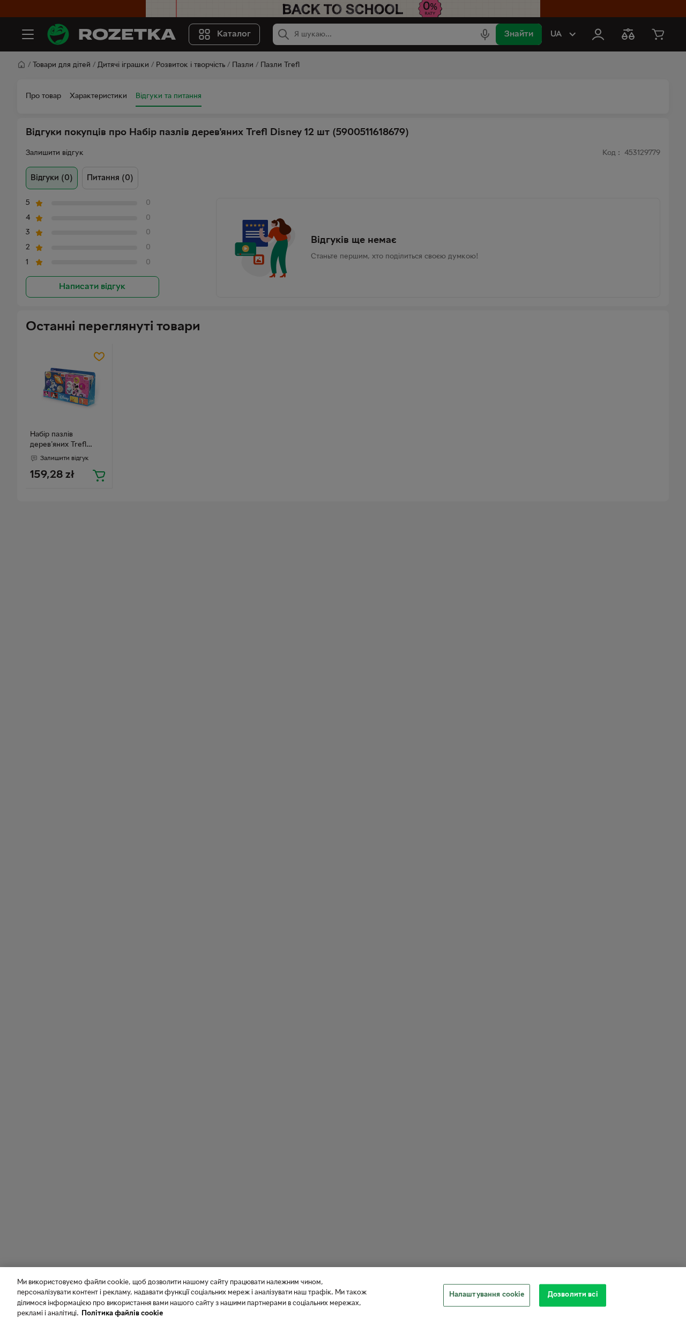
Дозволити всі (573, 1295)
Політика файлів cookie (122, 1314)
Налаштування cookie (486, 1295)
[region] (343, 1296)
